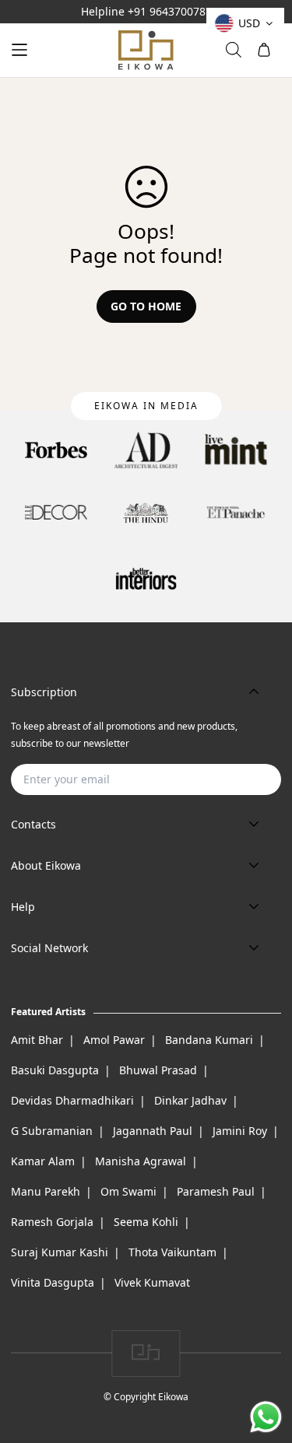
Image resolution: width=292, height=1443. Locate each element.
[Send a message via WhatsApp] (266, 1417)
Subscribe (244, 779)
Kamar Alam (43, 1161)
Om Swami (128, 1191)
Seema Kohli (146, 1221)
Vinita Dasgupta (52, 1282)
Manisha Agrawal (140, 1161)
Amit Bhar (37, 1039)
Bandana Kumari (209, 1039)
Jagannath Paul (152, 1130)
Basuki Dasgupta (55, 1070)
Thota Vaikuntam (172, 1252)
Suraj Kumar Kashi (59, 1252)
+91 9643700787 (170, 11)
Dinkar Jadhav (190, 1100)
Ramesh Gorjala (52, 1221)
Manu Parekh (45, 1191)
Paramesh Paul (216, 1191)
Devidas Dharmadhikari (72, 1100)
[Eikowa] (146, 50)
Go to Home (146, 306)
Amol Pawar (114, 1039)
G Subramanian (52, 1130)
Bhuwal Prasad (158, 1070)
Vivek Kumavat (152, 1282)
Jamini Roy (240, 1130)
